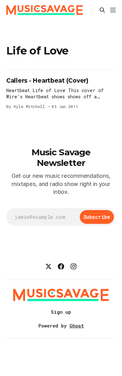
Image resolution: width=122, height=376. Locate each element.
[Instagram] (73, 266)
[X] (48, 266)
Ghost (76, 325)
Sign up (61, 312)
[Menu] (113, 10)
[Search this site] (102, 10)
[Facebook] (61, 266)
